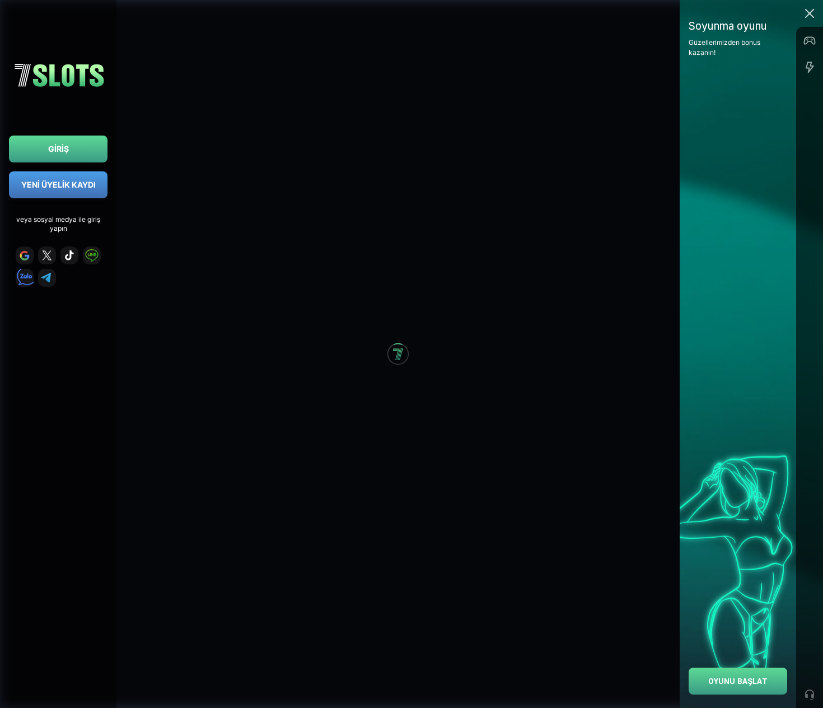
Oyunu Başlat (738, 681)
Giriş (58, 148)
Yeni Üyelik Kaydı (58, 184)
